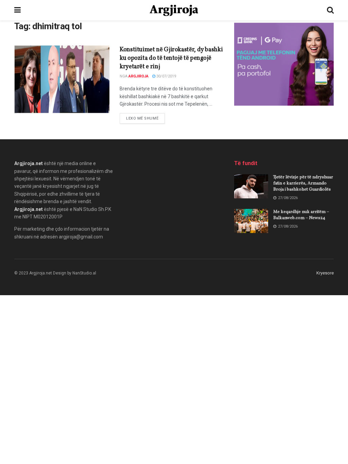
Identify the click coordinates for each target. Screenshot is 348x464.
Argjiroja (138, 76)
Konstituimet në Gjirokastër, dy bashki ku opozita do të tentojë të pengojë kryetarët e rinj (171, 58)
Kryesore (325, 272)
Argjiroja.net (28, 163)
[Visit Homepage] (174, 10)
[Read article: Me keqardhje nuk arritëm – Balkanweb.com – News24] (251, 221)
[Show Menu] (17, 10)
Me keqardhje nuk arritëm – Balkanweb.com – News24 (301, 215)
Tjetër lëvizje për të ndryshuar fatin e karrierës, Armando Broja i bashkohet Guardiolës (303, 183)
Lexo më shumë (145, 118)
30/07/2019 (165, 76)
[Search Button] (330, 10)
